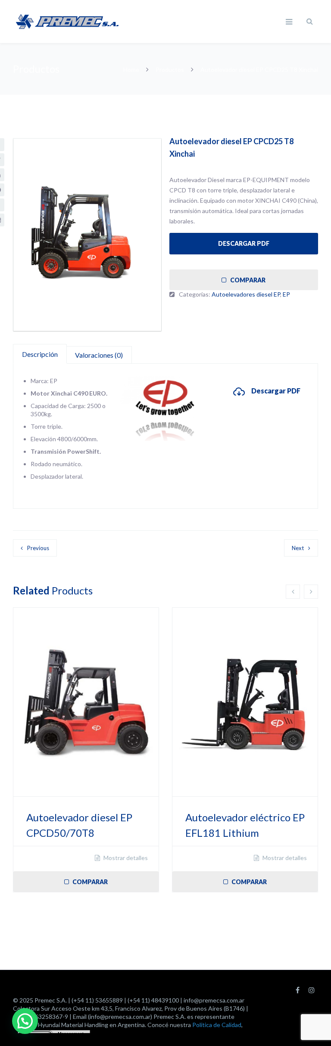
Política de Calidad (216, 1024)
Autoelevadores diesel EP (246, 294)
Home (132, 69)
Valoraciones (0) (99, 355)
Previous (38, 548)
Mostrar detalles (125, 858)
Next (298, 548)
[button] (25, 1021)
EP (286, 294)
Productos (169, 69)
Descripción (40, 354)
